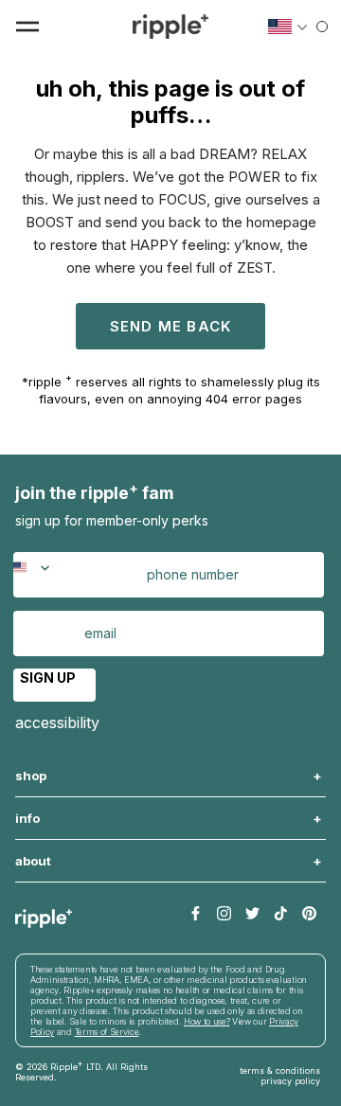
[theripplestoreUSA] (170, 26)
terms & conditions (280, 1070)
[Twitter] (252, 914)
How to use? (206, 1021)
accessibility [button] (57, 722)
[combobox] (42, 575)
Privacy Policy (290, 1081)
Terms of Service (107, 1031)
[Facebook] (195, 914)
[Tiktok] (281, 914)
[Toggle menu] (27, 26)
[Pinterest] (309, 914)
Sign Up (48, 677)
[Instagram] (224, 914)
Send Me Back (170, 326)
